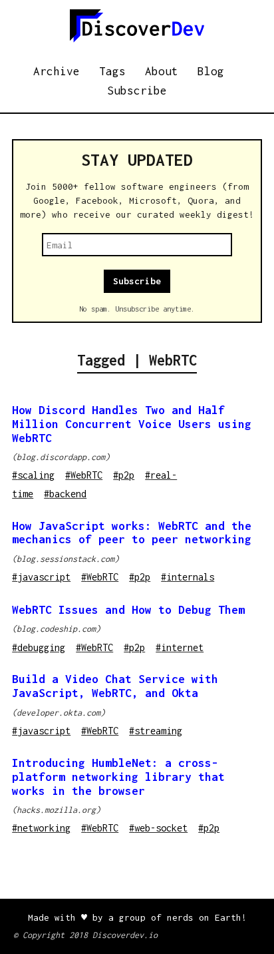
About (161, 71)
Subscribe (137, 90)
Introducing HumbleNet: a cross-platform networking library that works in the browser (118, 777)
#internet (180, 647)
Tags (112, 71)
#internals (187, 577)
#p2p (123, 475)
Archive (56, 71)
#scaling (33, 475)
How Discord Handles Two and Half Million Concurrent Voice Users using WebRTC (131, 424)
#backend (65, 493)
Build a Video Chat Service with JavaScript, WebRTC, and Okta (115, 686)
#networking (41, 828)
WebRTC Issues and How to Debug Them (128, 609)
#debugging (38, 647)
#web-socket (158, 828)
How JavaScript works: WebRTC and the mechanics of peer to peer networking (131, 533)
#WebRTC (83, 475)
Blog (211, 71)
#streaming (155, 730)
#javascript (41, 577)
